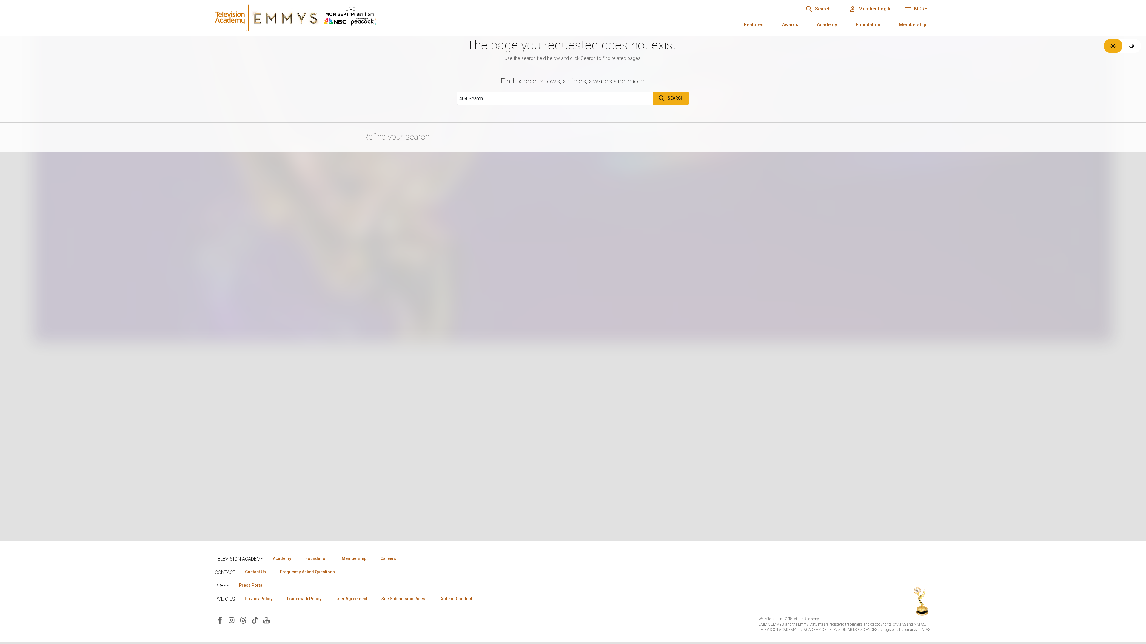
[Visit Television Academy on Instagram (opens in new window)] (232, 619)
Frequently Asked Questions (307, 571)
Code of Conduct (455, 598)
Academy (827, 24)
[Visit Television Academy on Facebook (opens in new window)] (220, 619)
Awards (790, 24)
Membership (912, 24)
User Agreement (351, 598)
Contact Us (255, 571)
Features (753, 24)
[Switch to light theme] (1113, 46)
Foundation (868, 24)
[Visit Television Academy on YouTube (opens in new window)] (266, 619)
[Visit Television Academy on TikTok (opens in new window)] (255, 619)
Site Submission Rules (403, 598)
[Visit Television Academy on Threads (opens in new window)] (243, 619)
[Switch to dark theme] (1131, 46)
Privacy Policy (258, 598)
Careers (388, 558)
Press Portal (251, 585)
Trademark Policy (303, 598)
